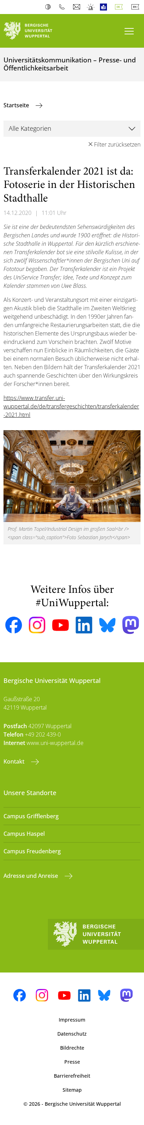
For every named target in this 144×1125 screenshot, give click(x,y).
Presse (72, 1061)
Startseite (16, 105)
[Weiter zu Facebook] (13, 625)
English (136, 7)
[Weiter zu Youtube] (60, 625)
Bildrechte (72, 1047)
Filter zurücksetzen (117, 144)
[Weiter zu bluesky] (107, 625)
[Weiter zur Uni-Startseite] (36, 31)
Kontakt (14, 761)
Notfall (91, 7)
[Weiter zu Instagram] (37, 625)
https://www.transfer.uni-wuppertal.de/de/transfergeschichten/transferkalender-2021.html (71, 406)
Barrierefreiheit (72, 1075)
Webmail (77, 7)
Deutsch (120, 7)
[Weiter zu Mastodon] (130, 625)
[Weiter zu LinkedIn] (83, 625)
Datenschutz (72, 1033)
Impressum (72, 1019)
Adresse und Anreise (31, 876)
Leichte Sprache (105, 7)
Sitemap (72, 1089)
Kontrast (49, 7)
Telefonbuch (63, 7)
